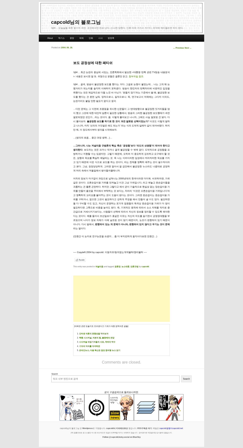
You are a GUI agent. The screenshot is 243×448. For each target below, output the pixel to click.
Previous (178, 48)
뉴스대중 (125, 266)
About (50, 38)
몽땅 (72, 38)
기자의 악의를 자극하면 (89, 346)
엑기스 (61, 38)
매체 (81, 38)
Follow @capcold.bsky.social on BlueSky (121, 437)
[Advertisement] (121, 298)
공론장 (118, 266)
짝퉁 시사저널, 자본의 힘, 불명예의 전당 (96, 338)
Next (188, 48)
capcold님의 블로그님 (76, 22)
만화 (91, 38)
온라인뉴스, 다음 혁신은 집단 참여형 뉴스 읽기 (99, 350)
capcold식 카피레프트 (116, 428)
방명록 (111, 38)
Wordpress (87, 428)
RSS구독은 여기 (144, 428)
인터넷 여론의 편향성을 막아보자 (93, 333)
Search (54, 374)
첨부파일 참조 (136, 76)
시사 (100, 38)
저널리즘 (99, 266)
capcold (145, 266)
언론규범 (134, 266)
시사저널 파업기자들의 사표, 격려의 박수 (97, 342)
